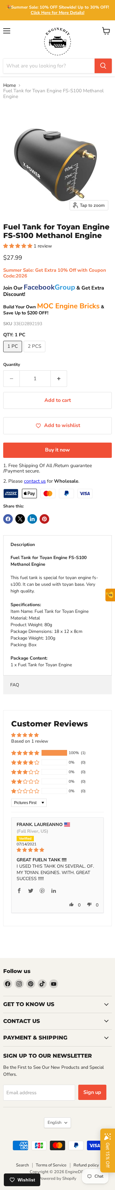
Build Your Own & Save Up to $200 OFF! (53, 310)
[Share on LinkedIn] (32, 519)
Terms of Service (51, 1165)
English (54, 1122)
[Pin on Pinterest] (44, 519)
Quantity (11, 364)
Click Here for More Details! (57, 13)
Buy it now (57, 449)
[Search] (103, 66)
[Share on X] (20, 519)
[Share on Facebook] (8, 519)
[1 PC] (13, 354)
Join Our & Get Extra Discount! (53, 291)
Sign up (92, 1092)
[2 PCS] (35, 354)
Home (9, 85)
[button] (18, 246)
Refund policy (86, 1165)
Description (23, 545)
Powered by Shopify (57, 1178)
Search (22, 1165)
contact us (35, 481)
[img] (57, 850)
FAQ (14, 685)
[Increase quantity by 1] (59, 378)
